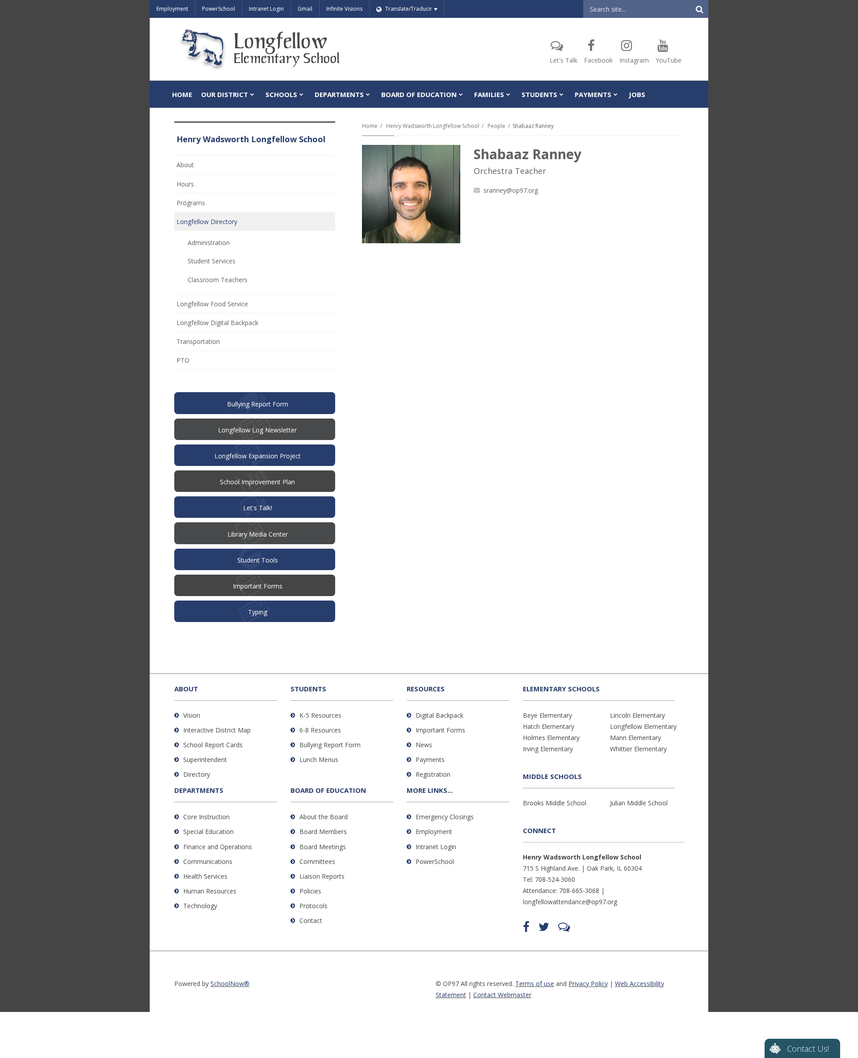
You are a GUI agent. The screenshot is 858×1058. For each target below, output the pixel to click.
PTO (195, 362)
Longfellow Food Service (212, 304)
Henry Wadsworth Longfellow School (432, 126)
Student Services (212, 261)
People (496, 126)
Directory (196, 774)
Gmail (305, 9)
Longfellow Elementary (643, 726)
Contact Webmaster (502, 994)
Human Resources (209, 891)
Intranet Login (266, 9)
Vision (191, 715)
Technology (200, 905)
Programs (191, 203)
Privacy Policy (588, 983)
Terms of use (534, 983)
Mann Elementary (635, 737)
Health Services (205, 876)
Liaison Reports (322, 876)
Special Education (208, 831)
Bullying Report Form (330, 745)
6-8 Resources (320, 730)
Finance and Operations (217, 846)
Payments (430, 759)
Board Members (323, 831)
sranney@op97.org (511, 190)
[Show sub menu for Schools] (301, 94)
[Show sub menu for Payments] (616, 94)
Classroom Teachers (218, 279)
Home (370, 126)
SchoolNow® (229, 983)
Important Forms (440, 730)
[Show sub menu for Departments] (368, 94)
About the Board (323, 817)
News (424, 745)
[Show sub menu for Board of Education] (461, 94)
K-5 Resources (320, 715)
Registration (433, 774)
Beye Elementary (547, 715)
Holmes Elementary (551, 737)
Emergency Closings (445, 817)
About (185, 165)
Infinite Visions (344, 9)
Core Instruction (206, 817)
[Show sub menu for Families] (508, 94)
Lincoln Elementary (637, 715)
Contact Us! (808, 1049)
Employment (172, 9)
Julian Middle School (639, 803)
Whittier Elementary (638, 749)
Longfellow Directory (207, 221)
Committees (317, 861)
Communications (207, 861)
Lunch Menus (318, 759)
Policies (310, 891)
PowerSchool (218, 9)
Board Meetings (322, 846)
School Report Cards (213, 745)
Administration (209, 242)
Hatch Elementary (548, 726)
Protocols (313, 905)
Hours (185, 184)
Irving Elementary (548, 749)
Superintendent (205, 759)
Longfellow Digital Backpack (217, 322)
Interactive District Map (217, 730)
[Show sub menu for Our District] (252, 94)
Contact (310, 920)
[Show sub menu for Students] (561, 94)
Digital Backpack (439, 715)
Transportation (198, 341)
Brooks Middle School (554, 803)
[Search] (699, 9)
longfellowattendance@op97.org (570, 901)
